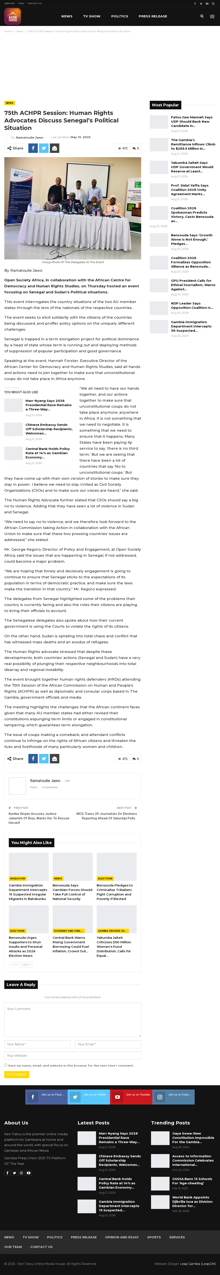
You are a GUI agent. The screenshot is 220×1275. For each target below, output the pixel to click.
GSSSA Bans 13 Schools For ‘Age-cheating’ (192, 1181)
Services (9, 3)
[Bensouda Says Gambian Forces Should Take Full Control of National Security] (73, 867)
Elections (105, 878)
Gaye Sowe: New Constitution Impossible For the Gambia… (193, 1137)
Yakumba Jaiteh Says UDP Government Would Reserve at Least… (192, 167)
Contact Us (35, 3)
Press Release (153, 16)
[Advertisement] (110, 66)
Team (21, 3)
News (66, 16)
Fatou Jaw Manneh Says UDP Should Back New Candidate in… (192, 121)
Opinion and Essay (122, 1237)
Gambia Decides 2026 (113, 931)
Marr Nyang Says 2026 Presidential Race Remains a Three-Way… (49, 405)
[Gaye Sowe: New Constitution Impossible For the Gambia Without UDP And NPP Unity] (160, 1138)
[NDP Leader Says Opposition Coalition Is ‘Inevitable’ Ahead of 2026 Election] (159, 308)
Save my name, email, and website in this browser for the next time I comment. (71, 1065)
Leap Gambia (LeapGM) (198, 1264)
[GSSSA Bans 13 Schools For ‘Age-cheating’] (160, 1184)
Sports (154, 1237)
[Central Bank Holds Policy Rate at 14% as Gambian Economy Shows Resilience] (13, 453)
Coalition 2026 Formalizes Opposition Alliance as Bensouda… (191, 262)
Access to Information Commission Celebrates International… (193, 1160)
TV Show (92, 16)
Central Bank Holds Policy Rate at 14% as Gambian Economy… (48, 453)
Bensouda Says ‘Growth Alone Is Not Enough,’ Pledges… (191, 239)
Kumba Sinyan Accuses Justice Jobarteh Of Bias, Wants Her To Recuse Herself (39, 818)
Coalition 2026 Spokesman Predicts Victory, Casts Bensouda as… (192, 214)
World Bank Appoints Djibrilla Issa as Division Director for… (192, 1201)
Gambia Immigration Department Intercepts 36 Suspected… (191, 326)
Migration (17, 878)
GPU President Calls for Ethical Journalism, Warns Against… (193, 285)
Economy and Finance (69, 931)
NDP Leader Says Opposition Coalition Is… (192, 305)
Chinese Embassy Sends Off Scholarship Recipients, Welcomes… (49, 429)
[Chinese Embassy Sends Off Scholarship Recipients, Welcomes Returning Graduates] (13, 429)
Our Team (13, 1247)
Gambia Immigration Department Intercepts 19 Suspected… (119, 1206)
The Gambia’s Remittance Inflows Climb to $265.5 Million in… (193, 144)
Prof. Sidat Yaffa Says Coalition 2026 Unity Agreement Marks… (190, 189)
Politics (119, 16)
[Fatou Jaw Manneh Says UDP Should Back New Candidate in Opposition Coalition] (159, 122)
